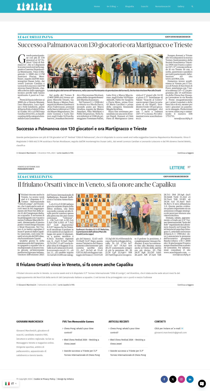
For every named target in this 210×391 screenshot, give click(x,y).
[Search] (192, 6)
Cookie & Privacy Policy (44, 379)
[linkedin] (190, 379)
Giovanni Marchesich (27, 153)
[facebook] (164, 379)
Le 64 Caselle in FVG (65, 153)
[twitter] (172, 379)
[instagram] (181, 379)
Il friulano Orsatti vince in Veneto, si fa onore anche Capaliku (74, 264)
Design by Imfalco (65, 379)
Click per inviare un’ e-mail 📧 (169, 328)
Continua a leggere (186, 153)
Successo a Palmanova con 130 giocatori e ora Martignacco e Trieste (81, 128)
